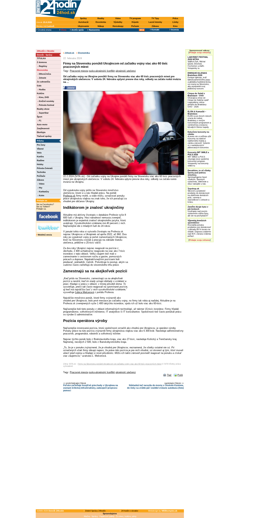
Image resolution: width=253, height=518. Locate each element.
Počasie (135, 26)
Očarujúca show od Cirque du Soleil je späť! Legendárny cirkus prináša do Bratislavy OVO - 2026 (198, 100)
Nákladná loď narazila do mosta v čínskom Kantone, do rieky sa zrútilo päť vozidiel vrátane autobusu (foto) (155, 386)
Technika (41, 172)
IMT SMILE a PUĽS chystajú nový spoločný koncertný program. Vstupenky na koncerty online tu (198, 159)
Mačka (87, 516)
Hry (40, 188)
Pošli (180, 375)
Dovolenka (101, 22)
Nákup (101, 26)
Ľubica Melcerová (84, 292)
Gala (39, 85)
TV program (135, 18)
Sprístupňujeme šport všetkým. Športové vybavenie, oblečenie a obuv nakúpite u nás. (199, 177)
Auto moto (42, 124)
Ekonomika (42, 70)
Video (118, 18)
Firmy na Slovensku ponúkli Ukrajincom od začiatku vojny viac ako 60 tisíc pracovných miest (120, 364)
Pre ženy (41, 145)
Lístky (175, 22)
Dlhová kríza (44, 74)
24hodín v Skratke (45, 51)
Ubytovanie (83, 26)
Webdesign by (162, 511)
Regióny (42, 66)
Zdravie (42, 78)
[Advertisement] (133, 8)
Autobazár (83, 22)
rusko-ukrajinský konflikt (102, 70)
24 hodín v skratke (129, 511)
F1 (39, 120)
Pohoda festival (46, 105)
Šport (39, 117)
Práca (175, 18)
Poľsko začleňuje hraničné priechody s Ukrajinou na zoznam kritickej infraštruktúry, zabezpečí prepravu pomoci (90, 388)
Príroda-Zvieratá (44, 168)
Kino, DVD (43, 97)
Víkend (40, 149)
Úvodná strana (44, 30)
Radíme (40, 160)
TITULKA (41, 58)
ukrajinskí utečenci (126, 70)
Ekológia (41, 132)
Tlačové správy (44, 136)
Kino (175, 26)
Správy (83, 18)
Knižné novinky (46, 101)
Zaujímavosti (43, 128)
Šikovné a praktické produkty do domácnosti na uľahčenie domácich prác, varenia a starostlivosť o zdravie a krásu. (198, 195)
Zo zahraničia (43, 82)
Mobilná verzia (44, 235)
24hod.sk (69, 53)
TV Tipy (155, 18)
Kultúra (40, 93)
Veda (39, 153)
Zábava (155, 26)
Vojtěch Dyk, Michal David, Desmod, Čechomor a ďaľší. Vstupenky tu (198, 62)
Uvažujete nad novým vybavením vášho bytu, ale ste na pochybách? (198, 211)
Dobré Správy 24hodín (95, 511)
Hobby (40, 164)
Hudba (41, 89)
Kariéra (40, 156)
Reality (100, 18)
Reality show (43, 109)
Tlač (169, 375)
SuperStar (43, 113)
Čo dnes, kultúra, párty (126, 516)
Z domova (42, 62)
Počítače (41, 176)
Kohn (41, 195)
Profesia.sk (69, 195)
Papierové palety (106, 516)
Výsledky (118, 22)
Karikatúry (43, 191)
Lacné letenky (155, 22)
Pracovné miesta (79, 70)
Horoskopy (118, 26)
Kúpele (135, 22)
